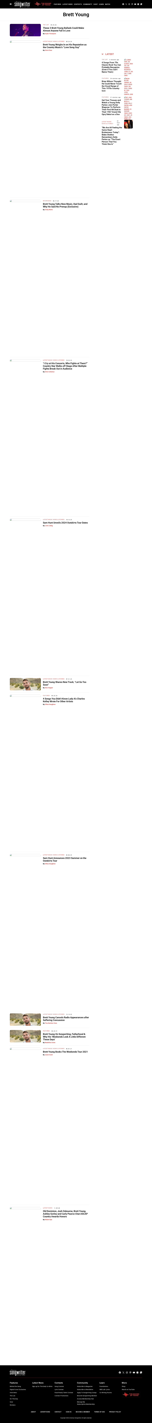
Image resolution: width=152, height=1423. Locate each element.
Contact (58, 1412)
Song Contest (59, 1386)
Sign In (68, 1412)
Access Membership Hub (85, 1399)
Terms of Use (99, 1412)
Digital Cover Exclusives (18, 1389)
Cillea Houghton (50, 704)
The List (46, 25)
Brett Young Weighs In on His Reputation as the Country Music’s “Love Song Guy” (65, 46)
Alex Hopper (49, 688)
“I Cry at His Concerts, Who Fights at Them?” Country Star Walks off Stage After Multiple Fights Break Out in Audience (65, 366)
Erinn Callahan (49, 372)
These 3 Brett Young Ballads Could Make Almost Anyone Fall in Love (63, 29)
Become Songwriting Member (87, 1396)
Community (87, 4)
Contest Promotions (61, 1396)
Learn (101, 4)
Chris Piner (48, 50)
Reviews (12, 1405)
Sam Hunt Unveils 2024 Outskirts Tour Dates (65, 522)
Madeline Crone (50, 1042)
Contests (78, 4)
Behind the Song (15, 1386)
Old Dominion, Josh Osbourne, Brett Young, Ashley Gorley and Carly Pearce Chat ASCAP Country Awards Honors (65, 1214)
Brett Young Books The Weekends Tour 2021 (65, 1051)
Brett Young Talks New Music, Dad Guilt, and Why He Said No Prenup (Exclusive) (65, 205)
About (33, 1412)
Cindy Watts (49, 209)
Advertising (45, 1412)
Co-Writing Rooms (105, 1392)
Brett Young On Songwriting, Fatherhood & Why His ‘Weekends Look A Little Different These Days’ (64, 1037)
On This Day (14, 1399)
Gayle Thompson (50, 33)
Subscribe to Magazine (85, 1386)
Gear (11, 1402)
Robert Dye (48, 1219)
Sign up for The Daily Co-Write (42, 1386)
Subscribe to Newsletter (85, 1389)
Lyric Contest (59, 1389)
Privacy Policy (115, 1412)
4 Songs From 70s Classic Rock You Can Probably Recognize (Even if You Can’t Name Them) (111, 67)
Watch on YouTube (128, 1389)
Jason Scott (49, 1055)
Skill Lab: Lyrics (104, 1389)
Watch (107, 4)
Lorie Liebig (49, 525)
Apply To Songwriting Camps (87, 1392)
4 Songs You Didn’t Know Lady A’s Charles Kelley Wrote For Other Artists (64, 700)
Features (57, 4)
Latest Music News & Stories (53, 41)
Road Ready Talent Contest (64, 1392)
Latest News (67, 4)
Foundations (103, 1386)
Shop (95, 4)
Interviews (47, 201)
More (124, 1383)
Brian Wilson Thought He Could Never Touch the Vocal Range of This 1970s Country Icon (112, 86)
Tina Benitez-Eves (51, 1023)
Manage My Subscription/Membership (86, 1403)
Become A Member (83, 1412)
